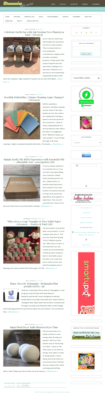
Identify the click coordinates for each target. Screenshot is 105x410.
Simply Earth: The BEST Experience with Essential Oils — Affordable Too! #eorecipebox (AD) (34, 161)
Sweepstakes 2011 (86, 207)
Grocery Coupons (86, 217)
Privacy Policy (86, 153)
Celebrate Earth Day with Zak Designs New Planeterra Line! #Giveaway (34, 33)
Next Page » (25, 385)
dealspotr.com (86, 108)
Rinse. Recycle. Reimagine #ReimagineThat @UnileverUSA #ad (34, 285)
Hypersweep (86, 244)
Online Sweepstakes (86, 222)
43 (18, 385)
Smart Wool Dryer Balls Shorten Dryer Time (34, 327)
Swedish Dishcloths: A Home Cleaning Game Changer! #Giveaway (34, 98)
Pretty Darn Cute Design (61, 392)
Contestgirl (86, 212)
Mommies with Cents (18, 4)
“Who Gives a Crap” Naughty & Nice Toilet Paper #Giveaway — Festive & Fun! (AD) (34, 223)
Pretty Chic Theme (42, 392)
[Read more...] (58, 144)
